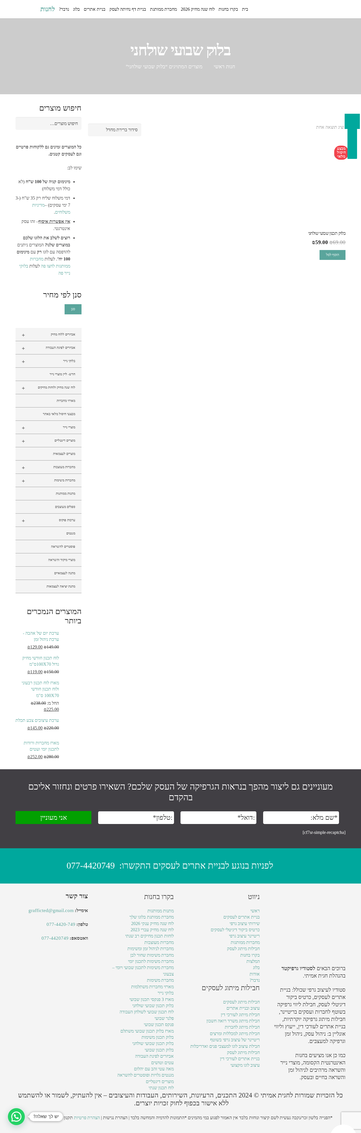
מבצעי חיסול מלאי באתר (59, 414)
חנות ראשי (224, 66)
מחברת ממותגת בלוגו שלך (151, 917)
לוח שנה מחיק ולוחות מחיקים (48, 388)
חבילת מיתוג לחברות (242, 1027)
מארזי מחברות (66, 401)
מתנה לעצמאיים (64, 573)
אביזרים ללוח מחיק (48, 335)
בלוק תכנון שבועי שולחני (153, 1005)
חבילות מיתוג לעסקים (241, 1002)
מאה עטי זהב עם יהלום (154, 1068)
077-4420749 (91, 866)
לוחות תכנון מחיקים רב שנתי (149, 935)
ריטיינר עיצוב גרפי (244, 935)
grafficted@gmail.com (51, 910)
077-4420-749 (61, 924)
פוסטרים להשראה (63, 547)
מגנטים (70, 533)
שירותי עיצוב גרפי (245, 923)
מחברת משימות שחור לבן (152, 955)
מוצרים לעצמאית (64, 454)
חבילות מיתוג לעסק (243, 948)
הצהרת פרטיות (87, 1117)
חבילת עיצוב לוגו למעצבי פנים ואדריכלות (225, 1046)
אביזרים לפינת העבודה (48, 348)
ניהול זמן (297, 1070)
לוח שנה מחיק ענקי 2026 (152, 923)
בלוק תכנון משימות (158, 1037)
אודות (255, 974)
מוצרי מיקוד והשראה (61, 560)
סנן (73, 309)
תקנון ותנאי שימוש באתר (51, 1117)
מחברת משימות (160, 980)
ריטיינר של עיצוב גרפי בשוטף (235, 1039)
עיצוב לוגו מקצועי (245, 1065)
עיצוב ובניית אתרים (243, 1008)
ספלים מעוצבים (65, 507)
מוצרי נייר (48, 428)
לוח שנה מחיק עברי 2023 (152, 929)
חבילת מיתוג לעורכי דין (240, 1014)
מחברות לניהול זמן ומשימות (150, 948)
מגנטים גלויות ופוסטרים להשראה (145, 1075)
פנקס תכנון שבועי (159, 1024)
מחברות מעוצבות (48, 467)
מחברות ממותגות (245, 942)
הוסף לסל (332, 255)
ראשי (255, 910)
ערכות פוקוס (48, 521)
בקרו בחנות (250, 955)
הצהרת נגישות (115, 1117)
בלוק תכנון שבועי (159, 1049)
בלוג (256, 967)
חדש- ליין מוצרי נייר (62, 374)
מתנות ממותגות (65, 494)
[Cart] (21, 9)
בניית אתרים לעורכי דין (321, 1026)
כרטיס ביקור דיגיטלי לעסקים (235, 929)
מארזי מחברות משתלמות (152, 986)
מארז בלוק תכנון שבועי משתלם (147, 1031)
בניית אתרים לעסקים (241, 917)
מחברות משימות (48, 481)
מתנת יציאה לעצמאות (61, 586)
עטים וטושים (162, 1062)
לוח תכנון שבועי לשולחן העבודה (147, 1011)
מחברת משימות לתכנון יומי (151, 961)
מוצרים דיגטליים (48, 441)
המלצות (253, 961)
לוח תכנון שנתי (161, 1087)
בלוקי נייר (48, 361)
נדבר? (255, 980)
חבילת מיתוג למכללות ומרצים (235, 1033)
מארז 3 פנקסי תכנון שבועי (151, 999)
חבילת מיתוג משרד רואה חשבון (233, 1020)
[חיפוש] (33, 9)
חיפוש (74, 123)
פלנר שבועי (164, 1018)
